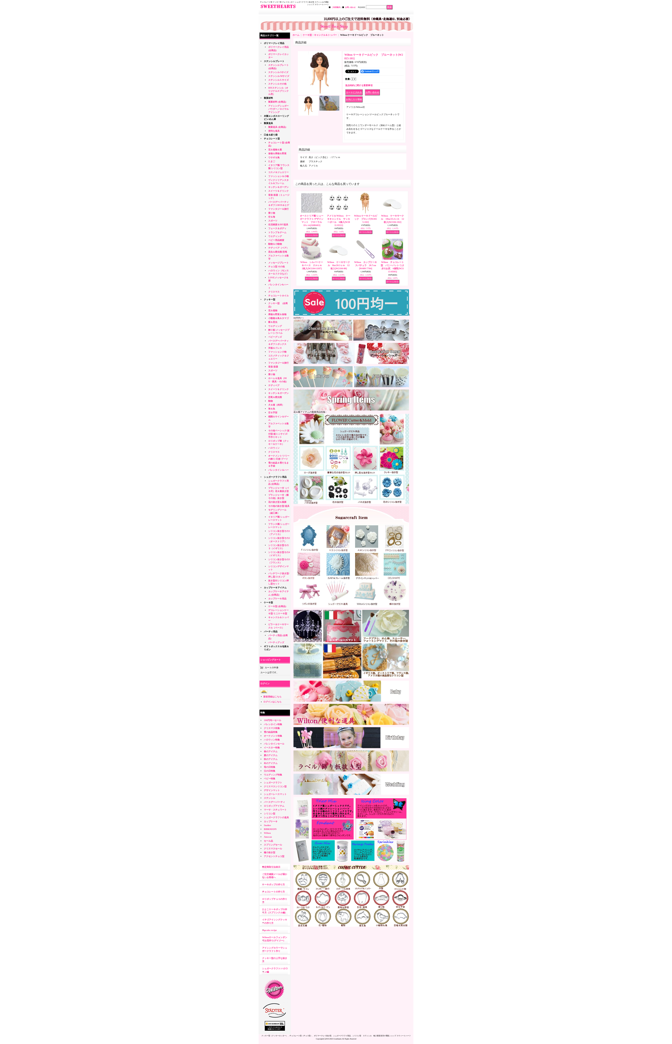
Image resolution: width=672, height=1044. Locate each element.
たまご (271, 161)
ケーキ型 (268, 602)
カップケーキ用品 (277, 598)
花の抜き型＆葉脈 (277, 502)
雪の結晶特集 (271, 732)
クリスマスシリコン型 (275, 786)
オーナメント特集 (273, 736)
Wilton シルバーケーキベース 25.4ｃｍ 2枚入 (312, 265)
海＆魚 (271, 408)
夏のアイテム (271, 755)
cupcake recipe (269, 930)
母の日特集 (269, 767)
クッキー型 (271, 299)
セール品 (268, 841)
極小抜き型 (269, 852)
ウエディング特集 (273, 774)
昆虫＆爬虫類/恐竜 (277, 251)
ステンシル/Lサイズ (278, 80)
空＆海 (271, 216)
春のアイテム (271, 751)
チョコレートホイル (278, 295)
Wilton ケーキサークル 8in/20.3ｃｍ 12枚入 (338, 265)
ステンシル (269, 798)
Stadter (267, 825)
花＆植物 (272, 310)
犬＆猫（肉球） (276, 404)
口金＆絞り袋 (271, 134)
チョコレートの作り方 (273, 891)
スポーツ (272, 220)
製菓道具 (268, 123)
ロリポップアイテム (274, 806)
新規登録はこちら (272, 696)
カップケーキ (271, 821)
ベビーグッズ (275, 337)
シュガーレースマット (275, 794)
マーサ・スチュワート (275, 809)
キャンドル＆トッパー (325, 35)
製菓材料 (268, 98)
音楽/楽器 (273, 366)
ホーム (296, 35)
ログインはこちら (272, 701)
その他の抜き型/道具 (278, 506)
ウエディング (275, 236)
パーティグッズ (276, 642)
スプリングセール (273, 844)
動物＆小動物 (275, 244)
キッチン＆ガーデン (278, 187)
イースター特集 (272, 747)
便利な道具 (274, 131)
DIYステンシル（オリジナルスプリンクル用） (278, 90)
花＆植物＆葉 (275, 149)
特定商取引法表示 (271, 867)
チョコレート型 (272, 138)
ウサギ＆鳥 (274, 157)
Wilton (267, 833)
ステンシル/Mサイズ (278, 76)
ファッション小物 (277, 351)
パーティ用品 (271, 631)
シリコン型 (269, 813)
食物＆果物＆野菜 (277, 153)
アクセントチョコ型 (274, 856)
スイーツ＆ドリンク (278, 191)
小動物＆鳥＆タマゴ (278, 318)
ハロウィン (274, 448)
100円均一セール (272, 720)
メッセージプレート (278, 262)
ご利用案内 (336, 7)
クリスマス (274, 291)
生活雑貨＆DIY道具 (278, 224)
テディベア (274, 385)
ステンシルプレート (274, 61)
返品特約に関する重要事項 (359, 85)
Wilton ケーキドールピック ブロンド (365, 218)
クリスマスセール (273, 848)
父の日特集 (269, 771)
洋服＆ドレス (275, 348)
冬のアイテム (271, 763)
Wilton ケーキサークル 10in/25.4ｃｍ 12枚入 (392, 218)
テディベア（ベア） (278, 247)
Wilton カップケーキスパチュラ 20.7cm (365, 265)
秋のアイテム (271, 759)
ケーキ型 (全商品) (277, 606)
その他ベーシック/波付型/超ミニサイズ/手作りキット (278, 433)
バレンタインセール (274, 743)
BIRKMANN (270, 829)
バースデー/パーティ (274, 802)
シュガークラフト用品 (275, 477)
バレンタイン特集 (273, 724)
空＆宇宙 (272, 412)
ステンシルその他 (277, 83)
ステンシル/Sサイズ (278, 72)
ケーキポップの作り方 (273, 884)
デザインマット (272, 790)
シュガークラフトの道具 (276, 817)
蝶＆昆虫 (272, 322)
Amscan (268, 837)
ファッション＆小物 (278, 176)
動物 (270, 401)
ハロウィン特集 (272, 739)
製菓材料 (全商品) (277, 101)
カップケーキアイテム (275, 587)
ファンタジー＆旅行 (278, 209)
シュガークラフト (273, 782)
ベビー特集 (269, 778)
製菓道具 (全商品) (277, 127)
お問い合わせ (350, 7)
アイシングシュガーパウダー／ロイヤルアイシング (278, 109)
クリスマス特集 (272, 728)
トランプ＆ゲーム (277, 232)
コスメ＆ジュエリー (278, 172)
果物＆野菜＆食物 (277, 314)
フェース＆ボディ (277, 228)
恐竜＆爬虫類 (275, 397)
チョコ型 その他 (276, 266)
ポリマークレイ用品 (274, 43)
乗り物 (271, 213)
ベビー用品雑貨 (276, 240)
